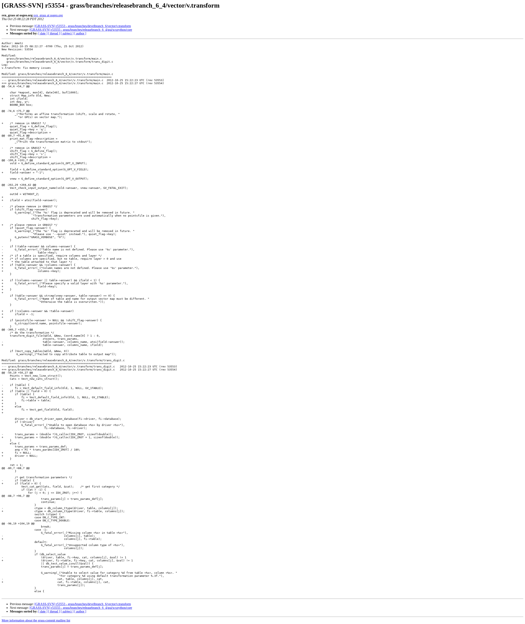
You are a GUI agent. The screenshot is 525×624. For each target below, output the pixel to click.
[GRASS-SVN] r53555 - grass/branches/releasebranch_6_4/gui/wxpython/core (81, 29)
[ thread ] (54, 33)
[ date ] (42, 33)
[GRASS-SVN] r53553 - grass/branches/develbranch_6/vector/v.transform (82, 26)
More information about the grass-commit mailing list (36, 620)
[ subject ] (67, 33)
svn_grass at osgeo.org (48, 15)
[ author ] (80, 33)
